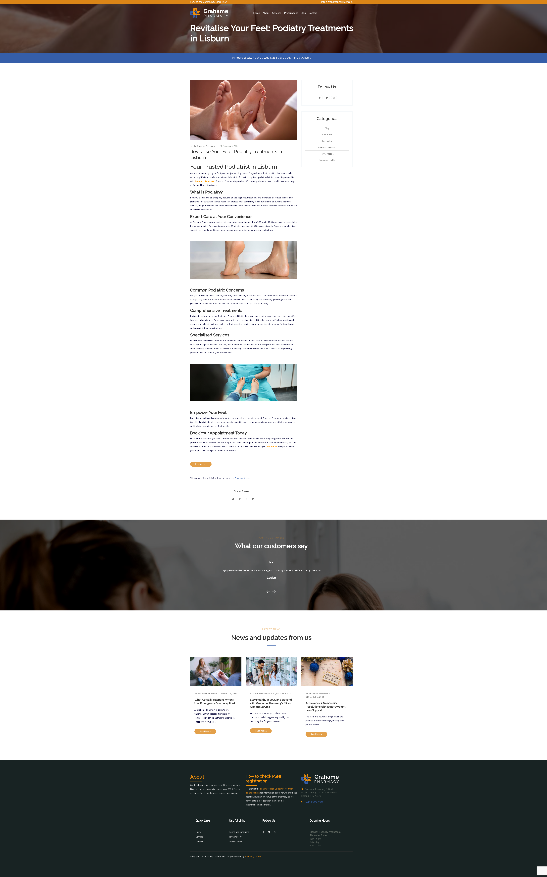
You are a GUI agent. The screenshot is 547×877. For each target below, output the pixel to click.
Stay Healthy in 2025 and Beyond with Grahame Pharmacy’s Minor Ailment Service (271, 703)
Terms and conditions (239, 832)
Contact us (271, 446)
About (266, 13)
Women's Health (327, 160)
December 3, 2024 (315, 697)
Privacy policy (235, 836)
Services (276, 13)
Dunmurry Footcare (204, 181)
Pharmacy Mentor (242, 478)
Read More (205, 731)
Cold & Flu (327, 134)
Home (256, 13)
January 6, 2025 (283, 693)
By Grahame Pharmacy (206, 693)
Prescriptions (291, 13)
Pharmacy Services (327, 147)
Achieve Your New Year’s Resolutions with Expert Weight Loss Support (325, 706)
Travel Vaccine (327, 153)
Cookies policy (235, 841)
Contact (313, 13)
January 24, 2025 (228, 693)
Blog (303, 13)
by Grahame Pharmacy (204, 146)
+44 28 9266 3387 (314, 802)
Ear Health (327, 141)
